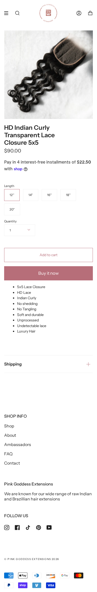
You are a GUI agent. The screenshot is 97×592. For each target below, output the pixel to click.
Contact (12, 463)
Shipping (13, 364)
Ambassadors (17, 444)
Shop (9, 425)
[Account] (78, 13)
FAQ (8, 453)
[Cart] (90, 13)
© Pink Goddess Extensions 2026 (31, 559)
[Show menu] (8, 13)
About (10, 435)
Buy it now (48, 273)
